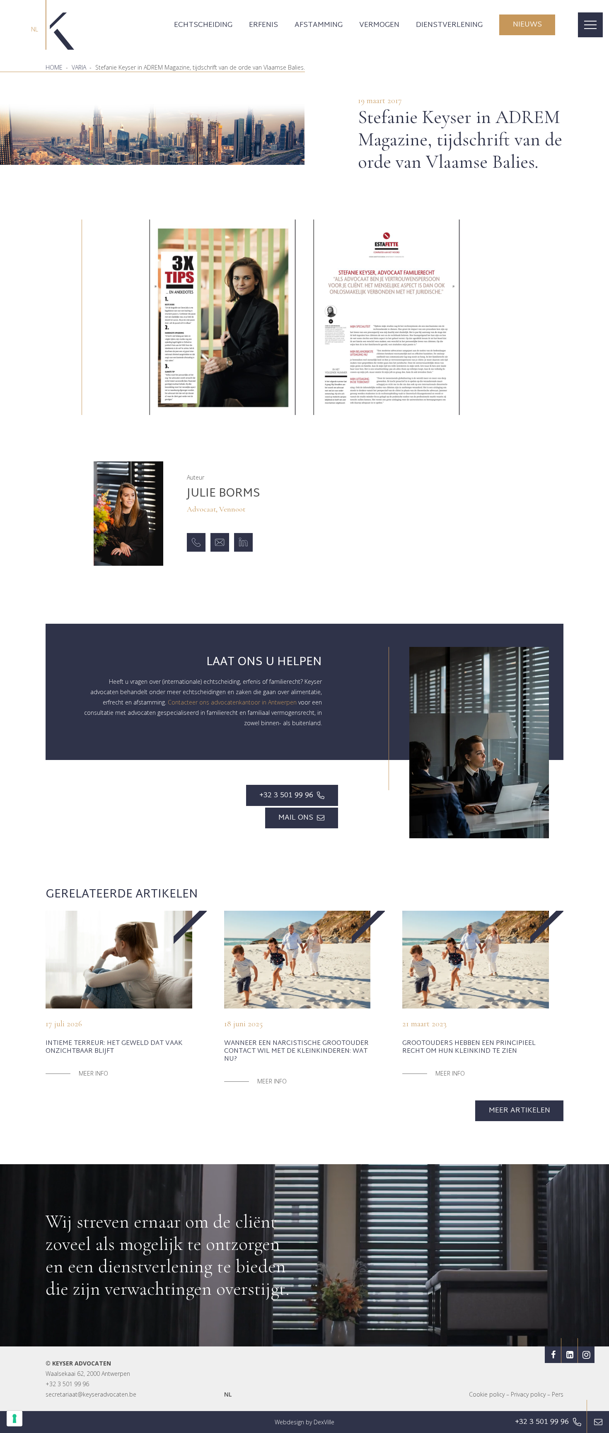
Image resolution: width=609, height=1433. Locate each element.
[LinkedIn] (569, 1354)
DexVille (324, 1422)
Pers (557, 1394)
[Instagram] (586, 1354)
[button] (239, 24)
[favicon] (60, 25)
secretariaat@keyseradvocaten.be (91, 1394)
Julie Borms (223, 493)
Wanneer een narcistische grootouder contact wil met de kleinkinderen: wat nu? (296, 1051)
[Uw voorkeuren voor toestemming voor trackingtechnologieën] (14, 1418)
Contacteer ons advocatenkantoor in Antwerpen (232, 702)
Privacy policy (528, 1394)
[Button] (598, 1422)
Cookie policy (487, 1394)
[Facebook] (553, 1354)
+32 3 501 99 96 (67, 1384)
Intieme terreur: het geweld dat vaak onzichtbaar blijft (114, 1047)
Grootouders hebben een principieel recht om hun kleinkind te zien (469, 1047)
